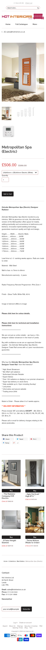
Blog (26, 628)
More (35, 24)
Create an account (25, 622)
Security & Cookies (31, 626)
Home (8, 24)
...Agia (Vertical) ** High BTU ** (33, 495)
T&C (30, 628)
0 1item (19, 3)
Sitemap (20, 626)
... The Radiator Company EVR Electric (8, 496)
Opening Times (18, 628)
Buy (11, 490)
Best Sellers (20, 561)
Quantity (5, 175)
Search (5, 626)
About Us (12, 626)
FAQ (40, 626)
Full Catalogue (21, 24)
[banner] (23, 16)
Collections (12, 561)
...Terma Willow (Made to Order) (32, 541)
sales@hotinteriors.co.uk (16, 589)
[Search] (38, 7)
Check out (28, 3)
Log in (15, 622)
